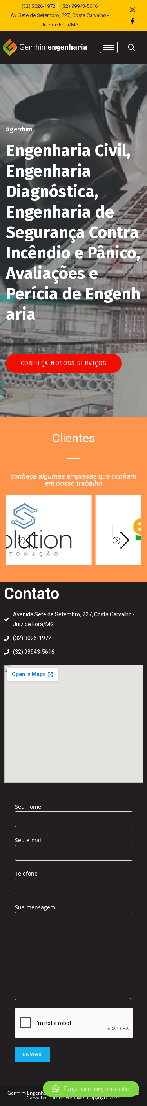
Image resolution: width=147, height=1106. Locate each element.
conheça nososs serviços (64, 363)
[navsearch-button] (131, 47)
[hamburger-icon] (109, 47)
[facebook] (132, 21)
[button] (26, 540)
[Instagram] (132, 9)
